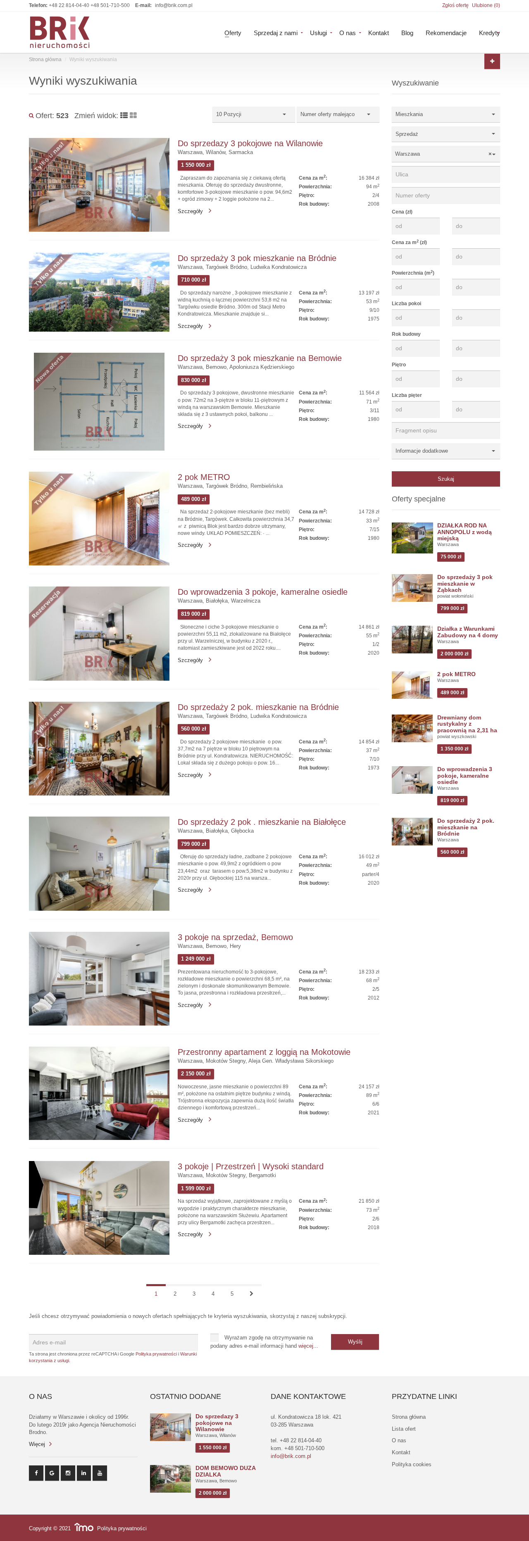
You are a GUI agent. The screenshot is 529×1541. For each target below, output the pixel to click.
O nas (347, 32)
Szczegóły (191, 211)
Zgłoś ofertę (455, 5)
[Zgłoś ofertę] (492, 61)
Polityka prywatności (156, 1353)
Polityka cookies (411, 1464)
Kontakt (378, 32)
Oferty (232, 32)
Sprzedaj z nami (276, 32)
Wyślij (355, 1342)
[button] (446, 114)
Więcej (37, 1444)
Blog (407, 32)
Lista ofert (404, 1429)
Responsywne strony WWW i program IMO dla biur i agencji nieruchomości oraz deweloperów (83, 1527)
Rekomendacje (446, 32)
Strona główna (45, 59)
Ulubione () (486, 5)
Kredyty (489, 32)
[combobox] (446, 154)
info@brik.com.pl (174, 5)
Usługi (318, 32)
